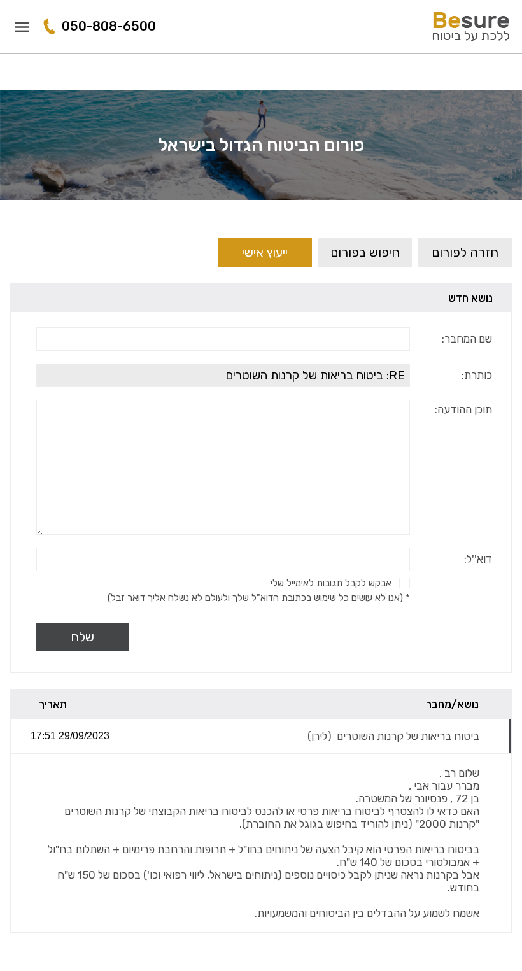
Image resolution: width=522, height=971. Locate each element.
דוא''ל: (478, 559)
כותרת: (477, 375)
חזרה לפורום (465, 252)
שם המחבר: (467, 338)
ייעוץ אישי (265, 252)
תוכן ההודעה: (463, 409)
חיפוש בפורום (365, 252)
